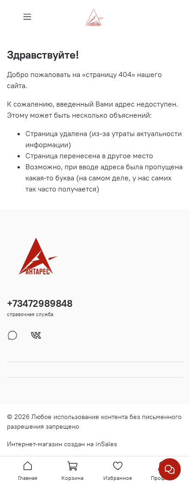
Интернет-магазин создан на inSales (62, 444)
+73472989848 (39, 303)
